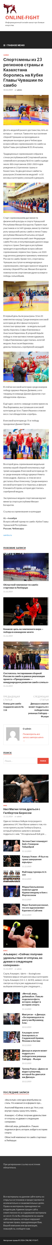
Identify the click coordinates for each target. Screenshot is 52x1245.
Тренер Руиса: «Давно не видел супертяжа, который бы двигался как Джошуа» (35, 1072)
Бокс (5, 950)
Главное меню (16, 45)
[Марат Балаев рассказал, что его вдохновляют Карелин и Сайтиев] (11, 914)
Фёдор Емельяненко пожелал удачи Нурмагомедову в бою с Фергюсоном (34, 891)
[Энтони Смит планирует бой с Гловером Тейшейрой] (11, 850)
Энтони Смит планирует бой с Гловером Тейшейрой (35, 844)
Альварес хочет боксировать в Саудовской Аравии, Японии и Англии (33, 1036)
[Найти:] (26, 761)
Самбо (6, 55)
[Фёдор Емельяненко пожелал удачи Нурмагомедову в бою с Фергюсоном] (11, 896)
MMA (5, 805)
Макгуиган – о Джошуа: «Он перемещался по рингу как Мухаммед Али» (34, 1018)
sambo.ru (7, 535)
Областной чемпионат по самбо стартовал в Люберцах (20, 586)
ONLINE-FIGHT (22, 17)
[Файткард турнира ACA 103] (11, 881)
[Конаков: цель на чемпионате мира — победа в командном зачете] (26, 626)
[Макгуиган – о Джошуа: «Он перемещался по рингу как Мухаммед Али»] (11, 1023)
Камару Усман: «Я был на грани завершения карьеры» (35, 859)
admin (19, 90)
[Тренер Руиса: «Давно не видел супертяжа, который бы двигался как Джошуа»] (11, 1078)
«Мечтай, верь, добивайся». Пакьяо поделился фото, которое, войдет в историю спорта (32, 999)
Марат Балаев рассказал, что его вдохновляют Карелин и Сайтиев (35, 908)
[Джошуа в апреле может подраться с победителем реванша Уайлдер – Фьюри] (11, 1060)
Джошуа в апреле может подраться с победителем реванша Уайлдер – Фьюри (34, 1054)
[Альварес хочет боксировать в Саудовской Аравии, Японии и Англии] (11, 1042)
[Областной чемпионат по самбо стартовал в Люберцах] (26, 581)
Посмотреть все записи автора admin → (33, 737)
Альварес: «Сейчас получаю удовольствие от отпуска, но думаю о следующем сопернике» (25, 1118)
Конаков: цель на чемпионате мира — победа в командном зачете (23, 630)
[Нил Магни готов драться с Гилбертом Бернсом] (26, 803)
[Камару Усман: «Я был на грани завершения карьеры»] (11, 866)
